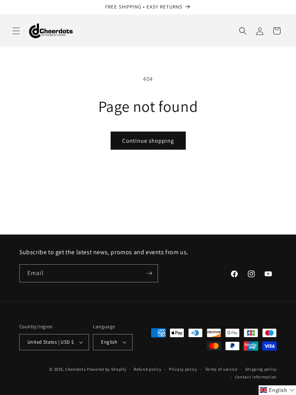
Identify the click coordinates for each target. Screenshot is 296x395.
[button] (16, 30)
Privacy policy (183, 369)
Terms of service (221, 369)
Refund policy (147, 369)
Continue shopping (148, 140)
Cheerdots (75, 369)
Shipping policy (261, 369)
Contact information (256, 377)
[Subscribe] (149, 273)
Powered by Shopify (106, 369)
